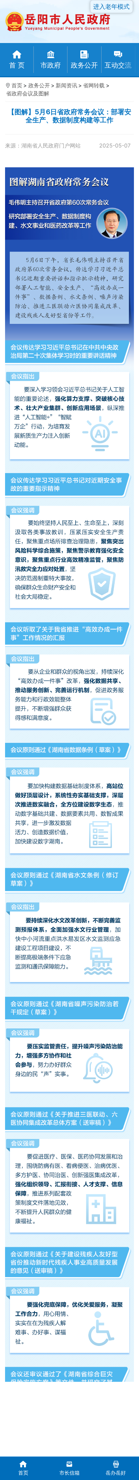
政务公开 (39, 85)
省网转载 (94, 85)
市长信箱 (69, 1473)
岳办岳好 (116, 1473)
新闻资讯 (66, 85)
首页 (16, 85)
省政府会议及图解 (27, 93)
